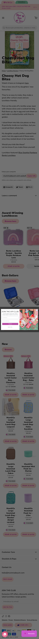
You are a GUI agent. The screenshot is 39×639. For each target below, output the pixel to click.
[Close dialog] (37, 310)
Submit (10, 324)
